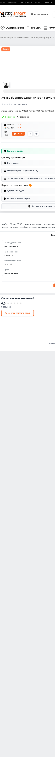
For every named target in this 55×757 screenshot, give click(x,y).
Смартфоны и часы (15, 28)
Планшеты (36, 28)
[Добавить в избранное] (36, 133)
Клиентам (48, 3)
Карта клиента (26, 3)
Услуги (37, 3)
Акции (2, 3)
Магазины (12, 3)
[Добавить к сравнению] (30, 133)
